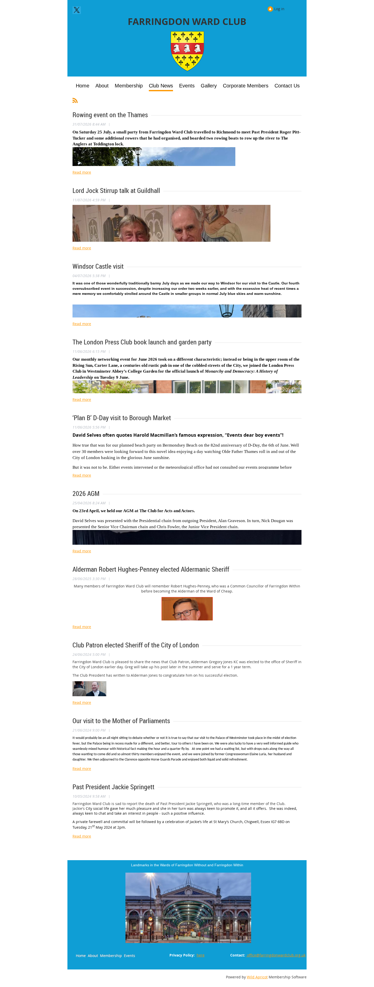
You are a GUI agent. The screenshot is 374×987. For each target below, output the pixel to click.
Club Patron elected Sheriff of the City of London (136, 645)
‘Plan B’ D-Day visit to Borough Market (122, 417)
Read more (82, 172)
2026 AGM (86, 493)
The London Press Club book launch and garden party (142, 342)
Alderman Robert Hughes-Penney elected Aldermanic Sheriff (151, 569)
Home (81, 955)
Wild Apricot (257, 977)
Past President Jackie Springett (113, 786)
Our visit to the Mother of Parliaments (121, 720)
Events (129, 955)
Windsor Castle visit (98, 266)
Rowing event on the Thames (110, 114)
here (201, 955)
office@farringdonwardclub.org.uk (276, 955)
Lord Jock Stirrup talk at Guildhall (116, 190)
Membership (111, 955)
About (93, 955)
